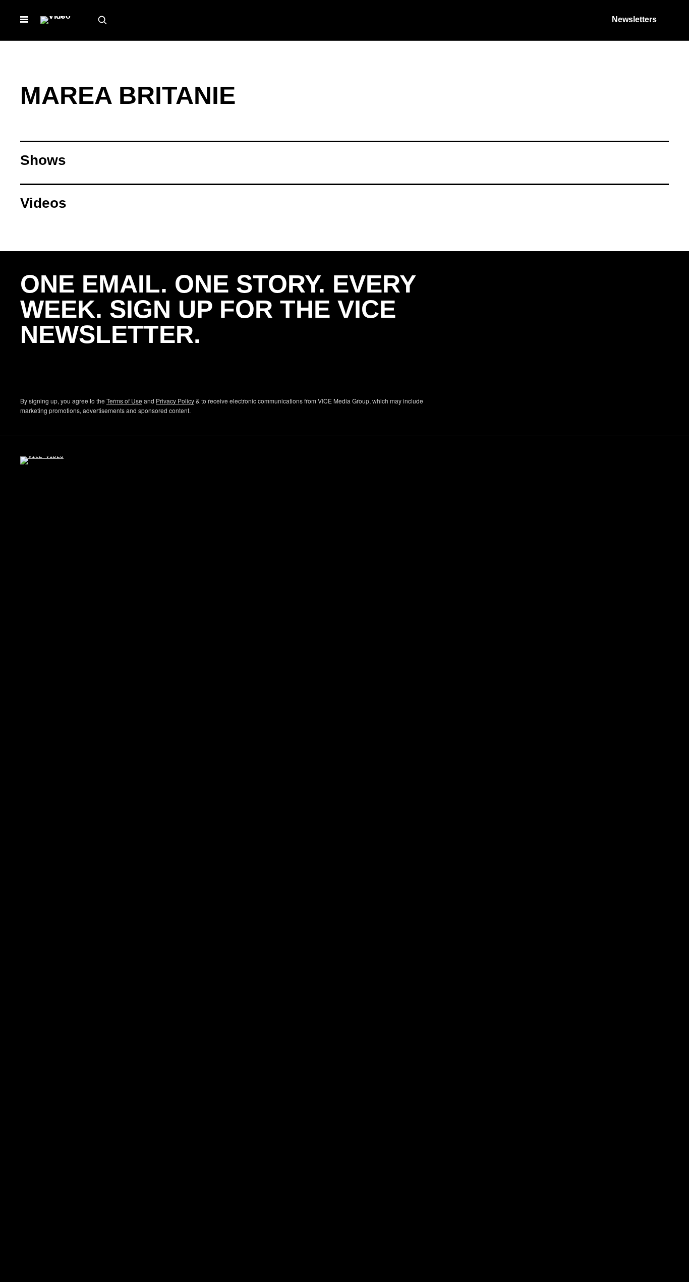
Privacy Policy (175, 400)
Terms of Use (124, 400)
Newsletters (634, 19)
